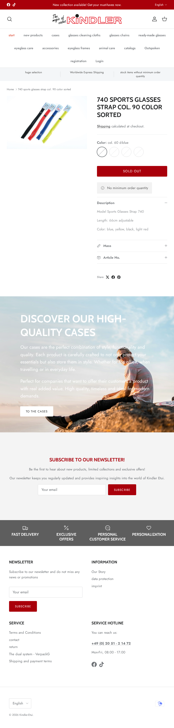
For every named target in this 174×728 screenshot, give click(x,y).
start (11, 35)
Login (100, 61)
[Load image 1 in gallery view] (47, 122)
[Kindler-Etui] (87, 19)
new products (33, 35)
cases (55, 35)
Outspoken (152, 48)
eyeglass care (23, 48)
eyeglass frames (79, 48)
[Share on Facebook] (113, 277)
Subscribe (122, 490)
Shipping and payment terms (30, 661)
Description (105, 202)
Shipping (103, 126)
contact (14, 639)
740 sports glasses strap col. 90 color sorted (44, 89)
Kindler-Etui (26, 715)
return (13, 646)
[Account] (153, 19)
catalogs (129, 48)
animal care (107, 48)
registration (78, 61)
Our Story (99, 571)
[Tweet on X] (107, 277)
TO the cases (37, 411)
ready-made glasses (152, 35)
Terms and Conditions (25, 632)
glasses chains (119, 35)
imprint (97, 586)
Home (10, 89)
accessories (50, 48)
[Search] (9, 19)
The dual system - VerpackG (29, 654)
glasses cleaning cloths (84, 35)
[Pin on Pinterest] (119, 277)
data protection (103, 578)
